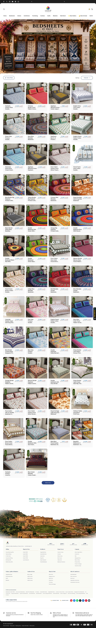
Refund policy (32, 625)
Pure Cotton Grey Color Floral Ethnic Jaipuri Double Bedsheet (55, 261)
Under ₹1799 (25, 558)
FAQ (75, 556)
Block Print (51, 574)
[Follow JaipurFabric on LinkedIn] (83, 600)
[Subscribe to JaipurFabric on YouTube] (89, 600)
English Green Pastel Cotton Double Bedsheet (77, 139)
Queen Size (42, 556)
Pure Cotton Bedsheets (20, 591)
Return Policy (77, 559)
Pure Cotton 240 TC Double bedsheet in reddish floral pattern (9, 414)
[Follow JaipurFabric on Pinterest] (86, 600)
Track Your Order (78, 565)
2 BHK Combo (30, 576)
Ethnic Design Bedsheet (47, 593)
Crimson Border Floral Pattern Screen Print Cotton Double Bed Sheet (32, 109)
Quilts (7, 578)
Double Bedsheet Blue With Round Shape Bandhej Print (77, 231)
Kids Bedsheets (73, 574)
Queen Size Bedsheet (24, 593)
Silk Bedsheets (39, 593)
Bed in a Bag (29, 574)
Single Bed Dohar (9, 574)
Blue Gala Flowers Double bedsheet (30, 352)
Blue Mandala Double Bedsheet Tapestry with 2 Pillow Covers (77, 292)
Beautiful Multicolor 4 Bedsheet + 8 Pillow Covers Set (77, 444)
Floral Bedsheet (32, 593)
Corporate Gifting (9, 558)
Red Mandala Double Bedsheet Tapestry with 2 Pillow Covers (55, 292)
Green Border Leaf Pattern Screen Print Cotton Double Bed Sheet (77, 353)
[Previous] (31, 1)
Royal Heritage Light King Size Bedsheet (55, 412)
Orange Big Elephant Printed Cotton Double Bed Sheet (55, 231)
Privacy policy (12, 625)
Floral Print (51, 580)
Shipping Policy (78, 558)
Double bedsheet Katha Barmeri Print (55, 352)
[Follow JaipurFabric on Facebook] (74, 600)
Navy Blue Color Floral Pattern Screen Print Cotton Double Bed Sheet (77, 323)
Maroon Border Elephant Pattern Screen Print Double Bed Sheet (32, 383)
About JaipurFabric (78, 552)
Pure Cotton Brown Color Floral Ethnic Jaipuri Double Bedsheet (9, 444)
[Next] (64, 1)
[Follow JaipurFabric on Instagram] (71, 600)
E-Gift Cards (8, 556)
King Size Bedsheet (15, 593)
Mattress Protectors (61, 561)
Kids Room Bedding (71, 593)
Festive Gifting (8, 554)
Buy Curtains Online (69, 591)
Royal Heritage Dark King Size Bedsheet (77, 199)
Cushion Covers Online (60, 591)
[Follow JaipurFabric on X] (80, 600)
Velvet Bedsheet (56, 593)
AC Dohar (37, 591)
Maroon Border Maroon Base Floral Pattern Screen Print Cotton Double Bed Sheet (77, 262)
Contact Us (77, 554)
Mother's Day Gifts (9, 561)
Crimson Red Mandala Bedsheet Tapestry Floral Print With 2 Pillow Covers (55, 201)
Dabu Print (51, 578)
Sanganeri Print (52, 576)
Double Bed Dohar (9, 576)
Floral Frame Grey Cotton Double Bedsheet (77, 169)
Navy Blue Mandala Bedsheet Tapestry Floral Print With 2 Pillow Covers (32, 140)
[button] (94, 313)
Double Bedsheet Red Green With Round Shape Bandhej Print (32, 231)
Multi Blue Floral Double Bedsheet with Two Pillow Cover (55, 444)
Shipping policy (18, 625)
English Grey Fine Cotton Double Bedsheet (77, 108)
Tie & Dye (50, 582)
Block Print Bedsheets (30, 591)
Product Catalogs (78, 563)
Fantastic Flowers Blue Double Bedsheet (9, 108)
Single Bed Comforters (75, 580)
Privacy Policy (77, 561)
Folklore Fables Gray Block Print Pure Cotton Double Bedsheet (77, 414)
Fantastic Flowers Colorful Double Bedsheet (8, 475)
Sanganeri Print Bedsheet (79, 591)
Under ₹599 (25, 552)
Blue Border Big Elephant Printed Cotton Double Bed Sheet (9, 200)
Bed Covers (60, 558)
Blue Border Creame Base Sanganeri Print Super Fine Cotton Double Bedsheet (9, 353)
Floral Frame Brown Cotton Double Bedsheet (9, 291)
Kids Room (72, 578)
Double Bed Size (43, 554)
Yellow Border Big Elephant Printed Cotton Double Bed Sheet (32, 200)
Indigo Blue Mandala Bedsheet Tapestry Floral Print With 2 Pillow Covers (32, 292)
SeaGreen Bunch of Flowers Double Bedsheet (53, 139)
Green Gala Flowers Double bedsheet (8, 139)
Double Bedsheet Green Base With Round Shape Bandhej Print (32, 262)
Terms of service (6, 625)
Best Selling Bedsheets (80, 593)
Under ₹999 (25, 554)
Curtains (59, 554)
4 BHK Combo (30, 580)
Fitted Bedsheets (43, 561)
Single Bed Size (43, 552)
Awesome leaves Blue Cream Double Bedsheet (9, 169)
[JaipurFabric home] (7, 543)
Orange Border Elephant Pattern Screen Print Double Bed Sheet (9, 383)
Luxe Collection (26, 559)
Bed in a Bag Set (63, 593)
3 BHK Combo (30, 578)
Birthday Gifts (8, 559)
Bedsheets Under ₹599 (10, 591)
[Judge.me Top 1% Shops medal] (64, 500)
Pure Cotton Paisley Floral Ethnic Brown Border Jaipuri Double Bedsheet (32, 414)
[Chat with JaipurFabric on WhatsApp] (77, 600)
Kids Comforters (74, 576)
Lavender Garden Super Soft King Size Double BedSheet (9, 322)
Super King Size (43, 559)
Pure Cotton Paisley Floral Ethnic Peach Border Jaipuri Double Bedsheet (55, 170)
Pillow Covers (60, 556)
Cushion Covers (60, 552)
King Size (42, 558)
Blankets (7, 580)
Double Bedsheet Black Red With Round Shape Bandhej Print (9, 261)
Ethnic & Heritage (52, 584)
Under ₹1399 (25, 556)
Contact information (25, 625)
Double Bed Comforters (75, 582)
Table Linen (60, 559)
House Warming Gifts (10, 552)
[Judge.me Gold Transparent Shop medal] (53, 500)
